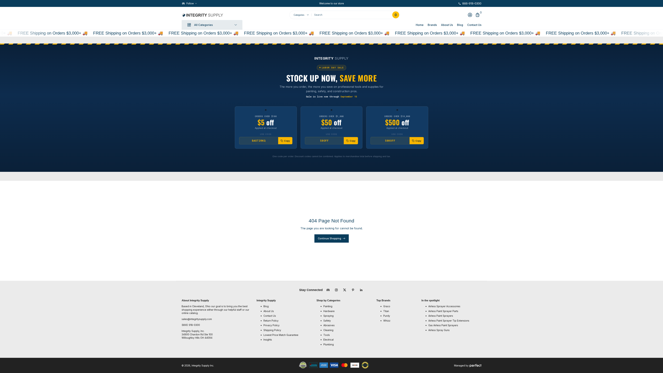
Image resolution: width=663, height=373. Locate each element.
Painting (327, 306)
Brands (432, 25)
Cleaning (328, 330)
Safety (327, 320)
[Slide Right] (346, 3)
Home (420, 25)
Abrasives (329, 325)
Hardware (329, 311)
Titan (386, 311)
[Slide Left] (316, 3)
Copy (287, 140)
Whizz (386, 320)
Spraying (328, 315)
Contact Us (474, 25)
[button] (395, 14)
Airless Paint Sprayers (440, 315)
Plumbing (328, 344)
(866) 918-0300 (191, 324)
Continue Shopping (329, 238)
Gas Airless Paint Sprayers (443, 325)
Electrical (328, 339)
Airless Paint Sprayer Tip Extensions (448, 320)
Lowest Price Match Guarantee (280, 334)
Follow (190, 3)
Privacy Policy (271, 325)
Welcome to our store (331, 3)
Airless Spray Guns (439, 330)
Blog (460, 25)
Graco (386, 306)
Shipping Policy (272, 330)
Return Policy (270, 320)
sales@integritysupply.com (197, 319)
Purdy (386, 315)
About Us (447, 25)
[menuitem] (288, 306)
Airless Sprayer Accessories (444, 306)
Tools (326, 334)
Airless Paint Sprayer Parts (443, 311)
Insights (267, 339)
